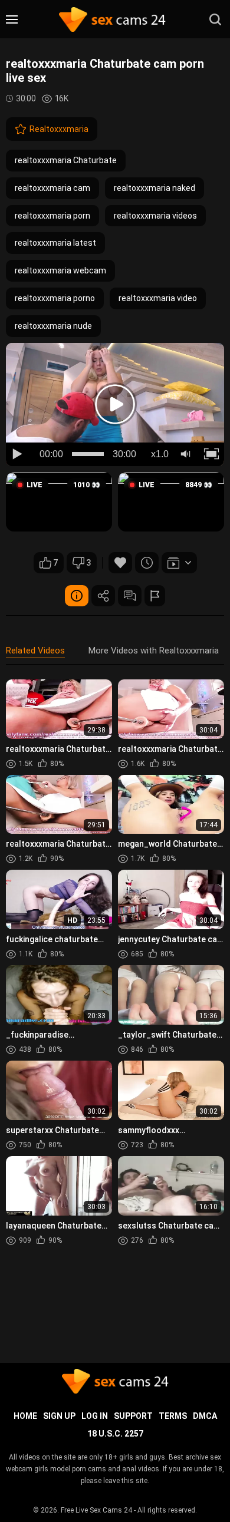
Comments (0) (130, 595)
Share (103, 595)
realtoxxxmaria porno (55, 298)
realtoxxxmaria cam (52, 188)
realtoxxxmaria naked (154, 188)
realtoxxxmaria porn (52, 215)
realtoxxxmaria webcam (60, 270)
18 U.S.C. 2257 (115, 1433)
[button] (59, 501)
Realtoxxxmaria (58, 129)
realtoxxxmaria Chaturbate (66, 160)
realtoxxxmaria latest (55, 242)
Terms (173, 1416)
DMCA (205, 1416)
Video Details (76, 595)
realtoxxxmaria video (158, 298)
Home (25, 1416)
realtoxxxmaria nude (53, 326)
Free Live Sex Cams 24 (96, 1510)
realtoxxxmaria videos (155, 215)
